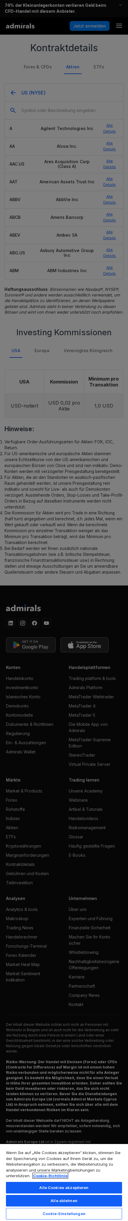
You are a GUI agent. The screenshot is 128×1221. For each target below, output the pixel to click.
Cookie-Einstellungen (64, 1213)
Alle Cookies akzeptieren (63, 1187)
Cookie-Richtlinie (50, 1175)
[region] (64, 1182)
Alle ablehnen (64, 1200)
